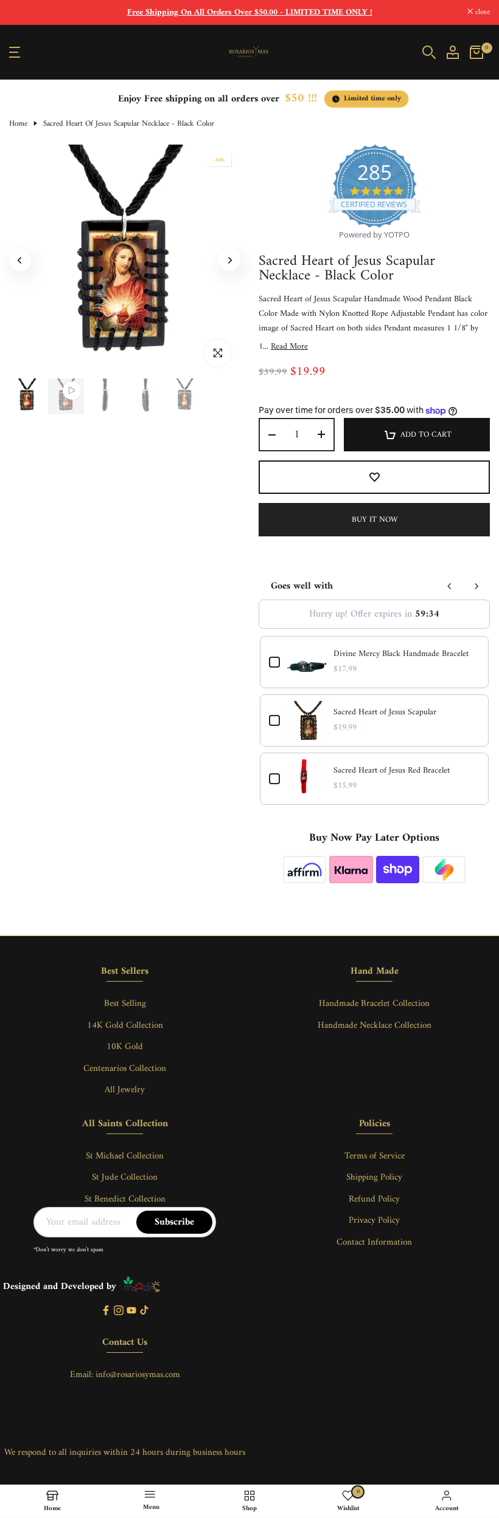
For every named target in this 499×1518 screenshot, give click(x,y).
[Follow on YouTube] (131, 1311)
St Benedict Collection (125, 1199)
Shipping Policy (374, 1177)
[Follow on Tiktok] (144, 1311)
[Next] (229, 260)
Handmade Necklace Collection (374, 1025)
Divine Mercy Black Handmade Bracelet (401, 654)
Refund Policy (374, 1199)
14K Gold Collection (125, 1025)
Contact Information (374, 1242)
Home (18, 123)
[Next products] (476, 586)
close (23, 12)
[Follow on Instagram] (119, 1311)
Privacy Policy (374, 1220)
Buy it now (374, 520)
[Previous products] (449, 586)
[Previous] (20, 260)
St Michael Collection (125, 1156)
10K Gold (124, 1047)
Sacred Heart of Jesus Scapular (384, 712)
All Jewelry (125, 1090)
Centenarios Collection (124, 1069)
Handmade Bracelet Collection (374, 1004)
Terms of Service (374, 1156)
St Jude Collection (125, 1177)
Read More (289, 346)
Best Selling (125, 1004)
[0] (476, 52)
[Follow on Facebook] (106, 1311)
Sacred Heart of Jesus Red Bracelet (391, 771)
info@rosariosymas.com (138, 1375)
